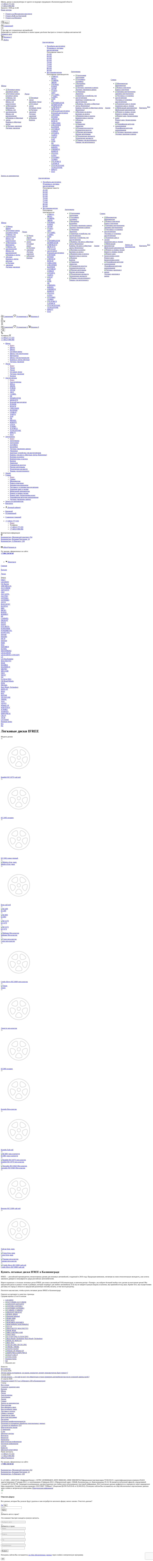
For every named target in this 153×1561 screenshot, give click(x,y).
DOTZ (3, 622)
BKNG (3, 610)
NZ (2, 677)
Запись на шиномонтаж (10, 176)
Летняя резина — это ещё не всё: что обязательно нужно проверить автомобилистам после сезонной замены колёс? (45, 1377)
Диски (12, 368)
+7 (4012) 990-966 (7, 6)
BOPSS (3, 612)
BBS (2, 608)
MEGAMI (4, 671)
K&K (3, 643)
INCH (3, 639)
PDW (3, 683)
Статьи (3, 1446)
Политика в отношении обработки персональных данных (23, 1423)
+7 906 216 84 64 (7, 553)
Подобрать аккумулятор (56, 46)
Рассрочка (5, 1419)
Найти (4, 1510)
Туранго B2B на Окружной (15, 16)
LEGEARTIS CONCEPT (10, 655)
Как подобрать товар (9, 1409)
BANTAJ (4, 606)
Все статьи (5, 1385)
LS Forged (5, 720)
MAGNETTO (6, 661)
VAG (3, 701)
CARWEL (5, 618)
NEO (3, 673)
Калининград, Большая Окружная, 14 (15, 539)
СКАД (3, 715)
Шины (12, 347)
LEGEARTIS (6, 653)
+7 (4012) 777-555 (7, 4)
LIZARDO (5, 582)
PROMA (4, 685)
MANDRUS (5, 667)
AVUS (3, 602)
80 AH (49, 68)
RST (2, 693)
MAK (3, 663)
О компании (5, 1429)
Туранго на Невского (13, 18)
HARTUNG (5, 632)
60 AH (49, 56)
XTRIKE (4, 709)
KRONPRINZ (6, 651)
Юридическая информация (11, 1442)
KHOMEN (5, 647)
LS (2, 657)
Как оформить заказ (8, 1407)
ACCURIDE (5, 588)
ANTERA (4, 598)
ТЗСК (3, 718)
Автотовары (14, 441)
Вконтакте (12, 562)
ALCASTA (5, 594)
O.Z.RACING (6, 679)
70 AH (49, 62)
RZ (2, 726)
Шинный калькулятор (9, 1450)
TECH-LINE (5, 697)
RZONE (4, 695)
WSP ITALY (5, 707)
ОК (3, 1559)
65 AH (49, 60)
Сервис (12, 479)
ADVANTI (5, 590)
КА (2, 724)
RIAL (3, 691)
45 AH (49, 54)
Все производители (54, 72)
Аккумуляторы (15, 382)
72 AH (49, 64)
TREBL (4, 699)
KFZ (2, 645)
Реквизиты (5, 1440)
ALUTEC (4, 596)
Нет (5, 1505)
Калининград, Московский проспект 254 (16, 537)
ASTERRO (5, 600)
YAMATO (5, 711)
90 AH (49, 70)
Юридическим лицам (9, 1427)
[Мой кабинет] (2, 319)
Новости (4, 1448)
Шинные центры (7, 1433)
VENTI (3, 703)
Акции (3, 1399)
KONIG (4, 649)
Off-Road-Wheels (7, 681)
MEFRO (4, 669)
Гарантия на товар (8, 1415)
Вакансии (4, 1438)
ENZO (3, 624)
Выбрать (5, 1551)
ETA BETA (5, 626)
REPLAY (4, 689)
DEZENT (4, 620)
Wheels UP (5, 705)
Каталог (4, 1389)
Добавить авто (6, 34)
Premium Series (6, 722)
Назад (12, 345)
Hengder (4, 637)
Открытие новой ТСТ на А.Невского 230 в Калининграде (23, 1381)
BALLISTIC (5, 604)
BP (2, 616)
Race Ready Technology (9, 687)
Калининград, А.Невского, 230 (13, 541)
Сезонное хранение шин (10, 1387)
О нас (3, 1431)
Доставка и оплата (8, 1411)
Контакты (4, 1435)
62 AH (49, 58)
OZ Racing (5, 584)
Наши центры (6, 10)
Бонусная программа (9, 1417)
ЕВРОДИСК (6, 713)
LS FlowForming (7, 659)
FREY (3, 580)
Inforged (4, 641)
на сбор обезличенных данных (40, 1555)
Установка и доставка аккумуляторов (55, 49)
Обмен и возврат (7, 1413)
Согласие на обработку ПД (11, 1425)
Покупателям (6, 1405)
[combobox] (13, 1522)
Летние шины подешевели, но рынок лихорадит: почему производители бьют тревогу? (34, 1373)
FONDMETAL (6, 630)
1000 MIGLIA (6, 586)
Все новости (5, 1369)
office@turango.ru (9, 547)
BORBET (4, 614)
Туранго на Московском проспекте (18, 14)
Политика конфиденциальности (13, 1421)
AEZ (2, 592)
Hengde (3, 635)
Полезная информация (9, 1444)
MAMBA (4, 665)
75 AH (49, 66)
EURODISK (5, 628)
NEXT (3, 675)
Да (2, 1505)
